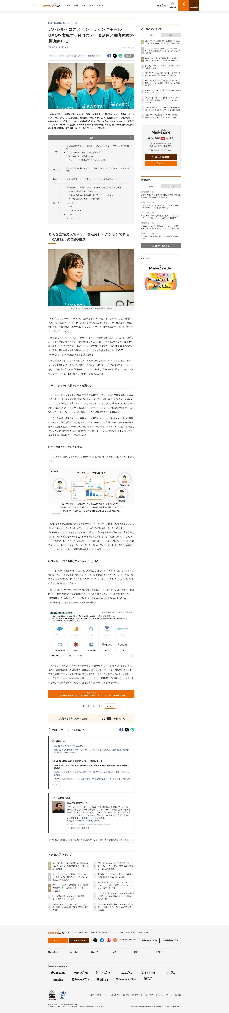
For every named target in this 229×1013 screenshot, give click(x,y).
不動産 (69, 214)
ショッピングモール (75, 210)
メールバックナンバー (162, 150)
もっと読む (57, 784)
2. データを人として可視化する (80, 156)
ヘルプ (91, 995)
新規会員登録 (161, 157)
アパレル (70, 202)
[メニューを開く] (35, 5)
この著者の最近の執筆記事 (78, 828)
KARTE (76, 318)
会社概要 (134, 995)
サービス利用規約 (146, 995)
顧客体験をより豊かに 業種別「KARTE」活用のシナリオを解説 (94, 187)
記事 (76, 5)
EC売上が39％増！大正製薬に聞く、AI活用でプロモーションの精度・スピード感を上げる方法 (70, 888)
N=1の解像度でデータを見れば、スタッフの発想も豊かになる (92, 179)
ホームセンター (73, 218)
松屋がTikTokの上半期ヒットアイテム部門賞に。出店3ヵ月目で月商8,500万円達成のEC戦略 (115, 907)
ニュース (66, 5)
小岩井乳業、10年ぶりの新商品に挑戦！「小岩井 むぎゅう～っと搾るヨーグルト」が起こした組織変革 (160, 216)
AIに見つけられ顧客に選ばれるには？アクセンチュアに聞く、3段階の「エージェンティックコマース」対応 (116, 885)
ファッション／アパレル (76, 56)
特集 (91, 5)
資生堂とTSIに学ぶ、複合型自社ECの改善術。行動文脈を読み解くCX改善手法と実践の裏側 (70, 907)
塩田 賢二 (62, 47)
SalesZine (74, 951)
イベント (101, 5)
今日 (151, 35)
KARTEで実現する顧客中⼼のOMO (68, 745)
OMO (61, 56)
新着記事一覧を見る (161, 245)
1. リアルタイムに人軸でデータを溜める (83, 152)
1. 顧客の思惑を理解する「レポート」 (82, 191)
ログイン (162, 163)
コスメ (69, 206)
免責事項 (125, 995)
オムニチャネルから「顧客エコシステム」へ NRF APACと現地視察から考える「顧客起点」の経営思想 (70, 877)
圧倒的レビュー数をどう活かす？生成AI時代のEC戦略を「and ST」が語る (115, 875)
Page (56, 169)
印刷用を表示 (57, 729)
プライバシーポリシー (164, 995)
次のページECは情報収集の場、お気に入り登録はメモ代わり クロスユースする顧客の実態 (91, 694)
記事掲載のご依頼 (170, 940)
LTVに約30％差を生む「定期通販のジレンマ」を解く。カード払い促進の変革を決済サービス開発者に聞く (115, 866)
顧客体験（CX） (94, 56)
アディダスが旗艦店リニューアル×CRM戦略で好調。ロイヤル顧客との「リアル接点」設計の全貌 (116, 896)
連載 (84, 5)
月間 (170, 35)
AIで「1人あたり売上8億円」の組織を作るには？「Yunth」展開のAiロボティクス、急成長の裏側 (70, 866)
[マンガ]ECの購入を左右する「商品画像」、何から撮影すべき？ (68, 897)
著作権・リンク (102, 995)
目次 (91, 137)
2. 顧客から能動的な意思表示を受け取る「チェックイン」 (91, 195)
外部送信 (177, 995)
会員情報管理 (115, 995)
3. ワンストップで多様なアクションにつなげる (86, 160)
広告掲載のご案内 (149, 940)
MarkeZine (53, 951)
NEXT (109, 706)
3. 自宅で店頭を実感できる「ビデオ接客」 (84, 199)
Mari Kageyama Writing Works (86, 820)
